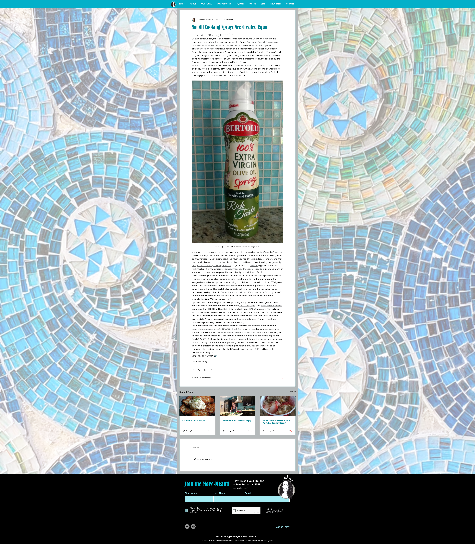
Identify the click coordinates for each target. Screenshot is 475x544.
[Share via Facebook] (193, 370)
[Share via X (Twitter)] (199, 370)
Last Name (220, 493)
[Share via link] (211, 370)
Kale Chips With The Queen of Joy (237, 420)
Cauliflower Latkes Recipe (193, 420)
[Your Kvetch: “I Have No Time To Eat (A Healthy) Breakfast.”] (278, 406)
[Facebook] (187, 526)
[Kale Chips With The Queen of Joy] (237, 406)
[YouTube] (193, 526)
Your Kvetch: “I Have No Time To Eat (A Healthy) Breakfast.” (276, 422)
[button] (193, 4)
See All (293, 391)
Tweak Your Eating (199, 362)
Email (248, 493)
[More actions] (281, 19)
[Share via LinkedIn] (205, 370)
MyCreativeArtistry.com (263, 541)
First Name (191, 493)
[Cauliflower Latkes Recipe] (197, 406)
